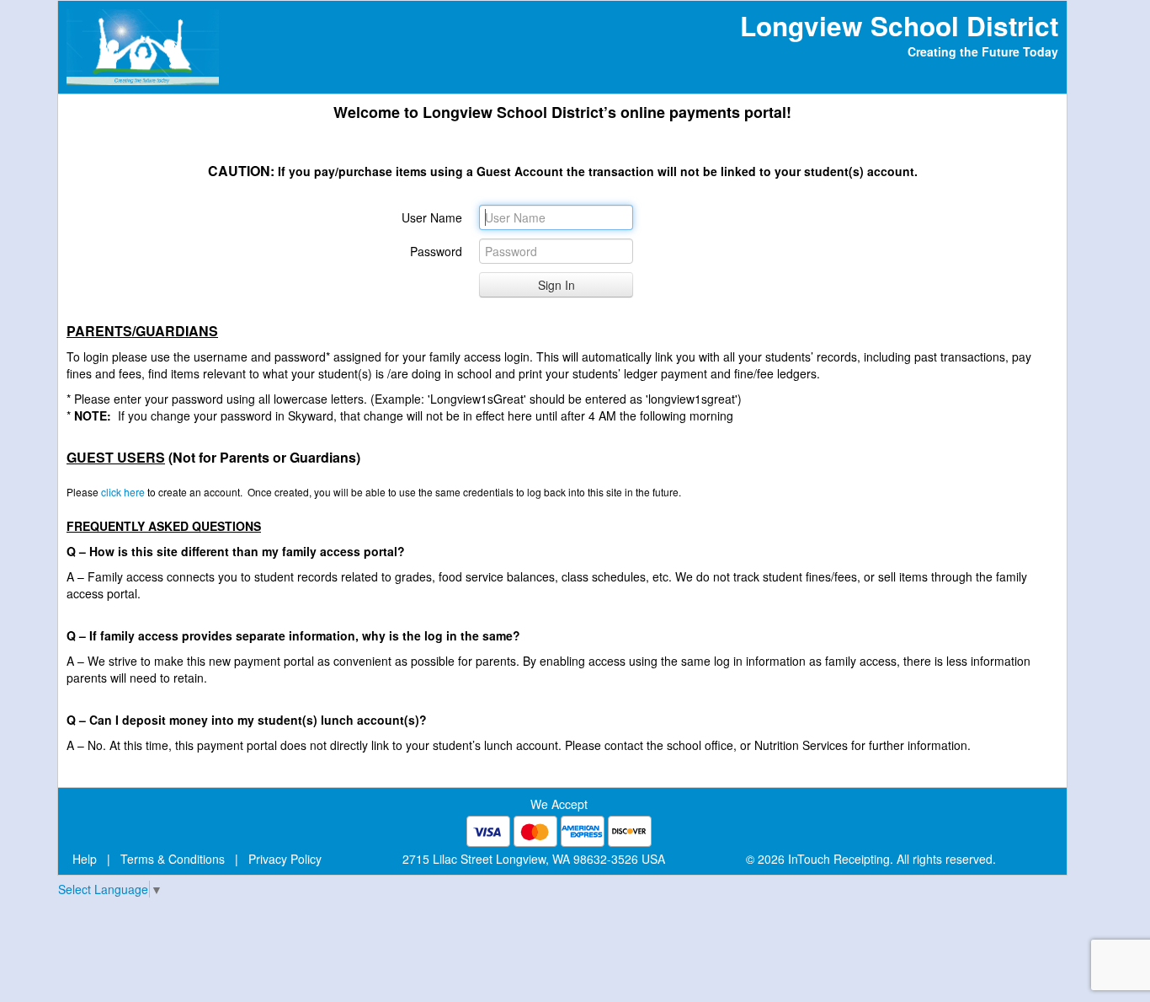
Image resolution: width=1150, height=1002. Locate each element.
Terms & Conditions (172, 858)
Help (84, 858)
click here (123, 492)
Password (436, 251)
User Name (432, 217)
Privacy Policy (285, 858)
